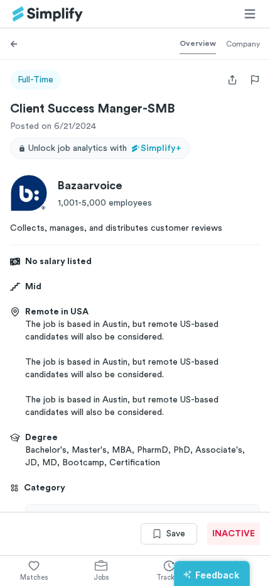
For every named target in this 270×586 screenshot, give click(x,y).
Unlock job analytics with (104, 148)
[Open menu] (250, 14)
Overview (198, 43)
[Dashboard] (47, 14)
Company (243, 44)
